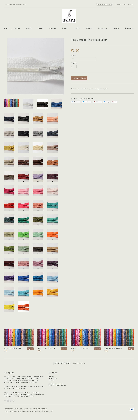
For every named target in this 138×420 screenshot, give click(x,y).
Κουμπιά (17, 28)
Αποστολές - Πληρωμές (40, 408)
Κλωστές (29, 28)
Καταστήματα (8, 408)
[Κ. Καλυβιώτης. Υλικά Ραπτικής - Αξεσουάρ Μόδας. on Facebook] (8, 401)
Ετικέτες (40, 28)
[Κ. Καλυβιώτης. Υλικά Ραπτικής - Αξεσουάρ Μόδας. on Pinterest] (13, 401)
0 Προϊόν (121, 4)
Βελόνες (64, 28)
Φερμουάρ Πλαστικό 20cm (79, 348)
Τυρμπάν (116, 28)
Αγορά (30, 349)
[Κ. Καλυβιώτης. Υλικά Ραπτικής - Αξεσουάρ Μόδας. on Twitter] (5, 401)
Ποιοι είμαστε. (18, 408)
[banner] (69, 16)
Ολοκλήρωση (130, 4)
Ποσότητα (74, 63)
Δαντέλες (77, 28)
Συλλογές (60, 363)
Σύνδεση (6, 4)
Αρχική (6, 28)
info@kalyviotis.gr (58, 384)
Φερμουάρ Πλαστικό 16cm (12, 348)
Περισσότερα (129, 28)
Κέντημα (89, 28)
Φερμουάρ (67, 363)
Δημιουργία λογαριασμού (17, 4)
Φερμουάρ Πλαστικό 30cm (113, 348)
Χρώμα (73, 55)
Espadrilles (52, 28)
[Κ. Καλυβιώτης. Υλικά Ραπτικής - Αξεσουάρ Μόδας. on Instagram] (11, 401)
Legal (30, 408)
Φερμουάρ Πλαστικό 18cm (46, 348)
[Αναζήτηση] (111, 4)
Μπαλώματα (102, 28)
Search (26, 408)
